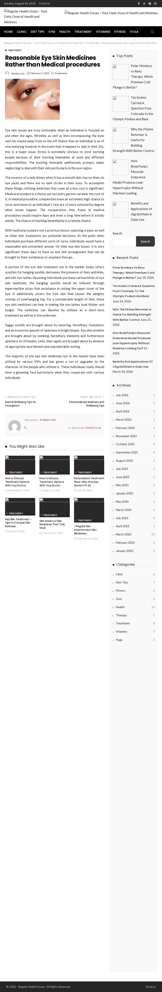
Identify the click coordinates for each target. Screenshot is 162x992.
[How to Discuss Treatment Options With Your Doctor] (20, 465)
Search (117, 233)
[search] (152, 31)
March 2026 (135, 419)
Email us (44, 3)
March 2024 (135, 510)
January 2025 (135, 493)
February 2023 (135, 542)
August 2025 (135, 460)
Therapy (135, 615)
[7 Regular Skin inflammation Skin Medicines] (89, 510)
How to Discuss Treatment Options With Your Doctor (17, 481)
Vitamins (103, 32)
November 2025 (135, 436)
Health (64, 32)
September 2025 (135, 452)
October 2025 (135, 444)
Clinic (22, 32)
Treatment (83, 32)
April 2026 (135, 411)
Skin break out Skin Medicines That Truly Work (52, 524)
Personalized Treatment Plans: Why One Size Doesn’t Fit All (89, 481)
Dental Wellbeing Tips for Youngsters (20, 403)
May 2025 (135, 485)
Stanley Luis (18, 73)
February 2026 (135, 428)
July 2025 (135, 469)
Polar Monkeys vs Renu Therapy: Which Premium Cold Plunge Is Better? (133, 273)
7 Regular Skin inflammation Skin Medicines (85, 529)
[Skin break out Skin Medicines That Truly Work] (54, 507)
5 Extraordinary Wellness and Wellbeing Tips (86, 403)
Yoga (134, 32)
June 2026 (135, 403)
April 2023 (135, 526)
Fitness (120, 32)
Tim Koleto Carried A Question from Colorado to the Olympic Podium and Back (134, 291)
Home (8, 32)
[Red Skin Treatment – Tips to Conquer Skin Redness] (20, 506)
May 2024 (135, 501)
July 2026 (135, 395)
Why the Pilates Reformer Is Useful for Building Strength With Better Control (132, 314)
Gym (51, 32)
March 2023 (135, 534)
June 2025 (135, 477)
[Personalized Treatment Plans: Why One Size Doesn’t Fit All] (89, 465)
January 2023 (135, 551)
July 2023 (135, 518)
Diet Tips (37, 32)
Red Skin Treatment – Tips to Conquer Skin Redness (18, 522)
